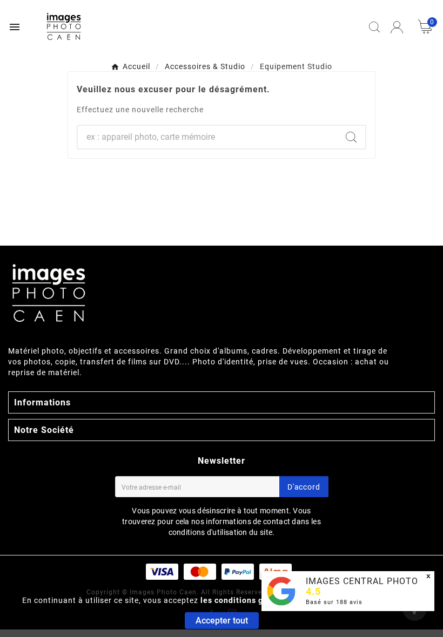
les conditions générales (249, 600)
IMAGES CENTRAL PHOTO (362, 581)
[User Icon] (397, 27)
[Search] (351, 137)
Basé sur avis (334, 602)
